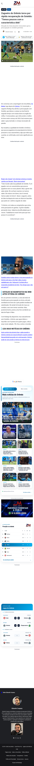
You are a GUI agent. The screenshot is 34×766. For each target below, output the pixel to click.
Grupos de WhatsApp (17, 762)
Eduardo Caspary (9, 31)
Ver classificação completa (17, 559)
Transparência (20, 755)
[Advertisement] (17, 85)
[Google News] (17, 381)
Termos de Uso (20, 759)
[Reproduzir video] (17, 265)
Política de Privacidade (11, 759)
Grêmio (9, 9)
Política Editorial (25, 752)
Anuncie (26, 759)
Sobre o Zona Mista (16, 752)
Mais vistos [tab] (10, 389)
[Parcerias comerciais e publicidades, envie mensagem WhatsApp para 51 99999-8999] (17, 508)
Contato (26, 755)
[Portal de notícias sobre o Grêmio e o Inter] (17, 3)
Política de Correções (11, 755)
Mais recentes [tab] (24, 389)
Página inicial (8, 752)
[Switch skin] (2, 4)
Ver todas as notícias (27, 492)
